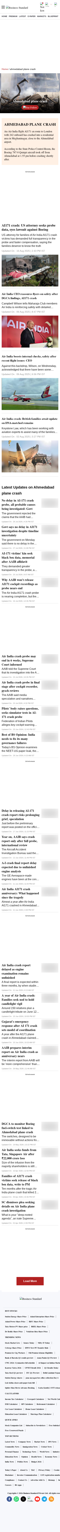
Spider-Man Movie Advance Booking (20, 1388)
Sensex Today (29, 1343)
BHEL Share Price (38, 1326)
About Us (24, 1470)
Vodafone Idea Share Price (37, 1331)
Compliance (9, 1480)
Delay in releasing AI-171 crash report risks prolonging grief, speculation (21, 815)
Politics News (22, 1462)
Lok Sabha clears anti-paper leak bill (20, 1383)
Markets (41, 16)
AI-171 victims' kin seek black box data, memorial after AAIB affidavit (18, 557)
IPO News (52, 1442)
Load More (30, 1281)
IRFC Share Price (36, 1321)
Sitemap (51, 1480)
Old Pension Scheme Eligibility (40, 1353)
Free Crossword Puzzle (14, 1430)
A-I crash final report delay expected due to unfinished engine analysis (19, 867)
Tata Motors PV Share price (16, 1326)
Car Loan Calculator (13, 1409)
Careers (8, 1485)
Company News (24, 1442)
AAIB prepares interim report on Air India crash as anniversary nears (20, 1052)
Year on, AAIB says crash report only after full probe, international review (20, 841)
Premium (13, 16)
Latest (22, 16)
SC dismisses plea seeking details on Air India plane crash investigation (18, 1206)
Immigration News (30, 1447)
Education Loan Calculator (16, 1414)
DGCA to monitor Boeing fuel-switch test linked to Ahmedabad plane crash (18, 1128)
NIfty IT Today (44, 1343)
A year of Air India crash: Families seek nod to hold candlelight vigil (18, 999)
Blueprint (53, 16)
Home (4, 16)
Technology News (29, 1452)
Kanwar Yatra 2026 (13, 1368)
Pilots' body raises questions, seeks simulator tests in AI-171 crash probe (20, 712)
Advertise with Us (37, 1480)
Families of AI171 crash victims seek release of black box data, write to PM (20, 1180)
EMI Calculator (11, 1404)
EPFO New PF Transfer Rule (36, 1348)
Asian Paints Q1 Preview (47, 1358)
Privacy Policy (44, 1470)
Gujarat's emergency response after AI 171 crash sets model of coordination (19, 1026)
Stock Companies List (13, 1425)
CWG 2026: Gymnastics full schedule (20, 1363)
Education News (11, 1457)
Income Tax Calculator (14, 1399)
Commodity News (12, 1447)
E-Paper (32, 16)
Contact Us (22, 1480)
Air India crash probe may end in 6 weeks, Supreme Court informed (19, 660)
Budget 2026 (36, 1462)
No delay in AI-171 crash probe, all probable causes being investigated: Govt (18, 504)
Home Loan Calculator (35, 1409)
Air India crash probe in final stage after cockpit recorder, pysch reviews (21, 686)
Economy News (51, 1457)
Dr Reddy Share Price (14, 1331)
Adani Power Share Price (15, 1321)
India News (9, 1462)
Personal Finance (12, 1452)
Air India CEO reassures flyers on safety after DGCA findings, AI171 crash (30, 296)
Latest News (10, 1442)
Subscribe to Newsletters (35, 1425)
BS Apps (18, 1485)
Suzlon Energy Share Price (15, 1316)
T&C (33, 1470)
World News (44, 1452)
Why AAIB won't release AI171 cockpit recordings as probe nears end (20, 584)
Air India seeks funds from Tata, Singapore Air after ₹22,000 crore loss (19, 1154)
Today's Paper (10, 1470)
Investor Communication (27, 1475)
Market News (39, 1442)
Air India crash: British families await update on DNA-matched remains (30, 421)
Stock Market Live (12, 1343)
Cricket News (46, 1447)
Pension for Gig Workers (15, 1353)
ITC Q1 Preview (33, 1373)
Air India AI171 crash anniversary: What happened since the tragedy (20, 893)
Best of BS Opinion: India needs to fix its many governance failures (18, 739)
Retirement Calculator (46, 1404)
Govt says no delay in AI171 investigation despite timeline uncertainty (20, 531)
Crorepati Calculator (35, 1399)
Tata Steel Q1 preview (14, 1373)
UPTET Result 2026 (33, 1368)
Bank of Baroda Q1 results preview (19, 1358)
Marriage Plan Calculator (41, 1414)
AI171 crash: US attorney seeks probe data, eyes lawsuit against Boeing (29, 227)
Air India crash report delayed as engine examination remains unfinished (16, 971)
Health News (36, 1457)
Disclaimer (9, 1475)
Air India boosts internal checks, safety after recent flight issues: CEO (29, 358)
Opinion (24, 1457)
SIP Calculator (27, 1404)
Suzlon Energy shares (13, 1378)
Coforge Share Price (13, 1348)
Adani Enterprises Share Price (42, 1316)
